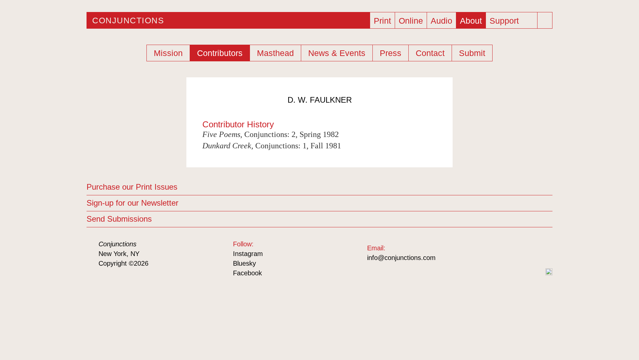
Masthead (275, 53)
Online (411, 20)
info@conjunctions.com (401, 257)
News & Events (336, 53)
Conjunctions (128, 20)
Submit (472, 53)
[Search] (545, 20)
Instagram (248, 253)
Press (390, 53)
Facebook (247, 273)
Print (382, 20)
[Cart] (531, 18)
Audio (441, 20)
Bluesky (244, 263)
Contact (430, 53)
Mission (168, 53)
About (471, 20)
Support (504, 20)
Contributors (220, 53)
